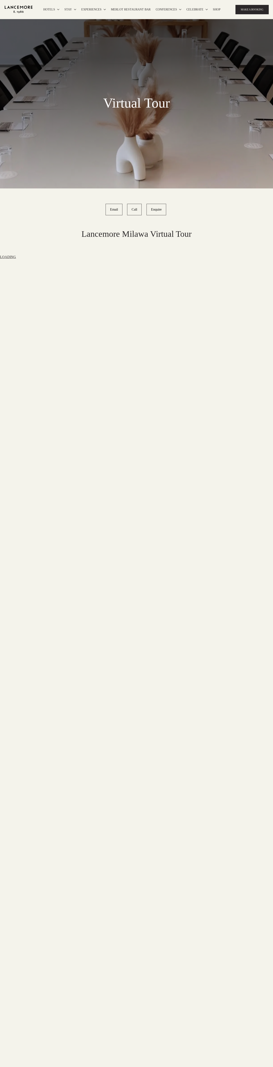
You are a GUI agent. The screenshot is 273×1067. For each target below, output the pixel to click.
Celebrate (194, 9)
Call (134, 209)
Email (114, 209)
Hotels (49, 9)
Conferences (166, 9)
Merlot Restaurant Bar (131, 9)
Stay (68, 9)
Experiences (91, 9)
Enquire (156, 209)
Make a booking (252, 9)
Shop (217, 9)
